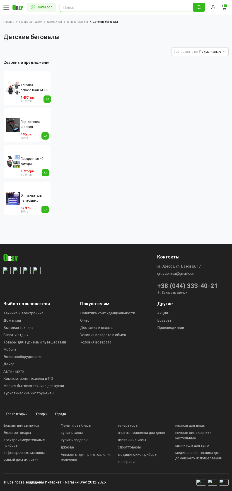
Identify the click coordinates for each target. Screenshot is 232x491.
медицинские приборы (137, 454)
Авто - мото (13, 371)
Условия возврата (95, 342)
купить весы (72, 433)
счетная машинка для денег (142, 433)
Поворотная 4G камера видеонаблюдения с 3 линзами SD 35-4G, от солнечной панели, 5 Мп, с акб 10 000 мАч (35, 161)
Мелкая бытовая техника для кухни (33, 386)
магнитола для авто (192, 445)
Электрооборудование (22, 357)
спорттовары (129, 447)
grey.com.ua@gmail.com (176, 273)
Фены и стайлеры (76, 425)
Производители (170, 328)
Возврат (164, 320)
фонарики (126, 462)
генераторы (128, 425)
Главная (8, 21)
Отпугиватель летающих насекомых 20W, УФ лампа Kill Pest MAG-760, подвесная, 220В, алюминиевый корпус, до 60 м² (34, 198)
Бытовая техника (18, 328)
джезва (67, 447)
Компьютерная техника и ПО (28, 378)
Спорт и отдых (15, 335)
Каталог (45, 7)
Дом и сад (12, 320)
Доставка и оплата (96, 328)
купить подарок (74, 440)
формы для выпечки (21, 425)
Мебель (10, 349)
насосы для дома (190, 425)
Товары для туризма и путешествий (34, 342)
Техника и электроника (23, 313)
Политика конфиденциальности (107, 313)
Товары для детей (30, 21)
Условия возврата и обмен (103, 335)
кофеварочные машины (24, 453)
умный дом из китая (20, 460)
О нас (84, 320)
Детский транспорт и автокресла (67, 21)
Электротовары (17, 433)
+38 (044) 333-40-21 (187, 286)
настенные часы (132, 440)
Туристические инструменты (28, 393)
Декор (8, 364)
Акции (162, 313)
